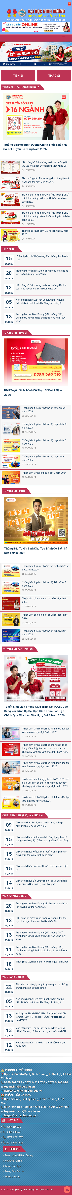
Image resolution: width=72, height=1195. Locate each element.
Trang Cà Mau (12, 1176)
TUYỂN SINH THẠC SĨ (15, 333)
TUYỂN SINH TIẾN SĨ (14, 491)
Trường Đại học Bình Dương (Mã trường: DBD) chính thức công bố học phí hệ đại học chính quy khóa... (45, 198)
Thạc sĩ (54, 75)
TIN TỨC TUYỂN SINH (14, 896)
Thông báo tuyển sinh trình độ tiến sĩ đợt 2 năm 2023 (44, 633)
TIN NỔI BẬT (9, 249)
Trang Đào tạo (12, 1166)
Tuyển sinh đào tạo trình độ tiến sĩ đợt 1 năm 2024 (45, 616)
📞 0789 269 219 (11, 1126)
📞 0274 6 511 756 (12, 1137)
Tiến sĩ (18, 75)
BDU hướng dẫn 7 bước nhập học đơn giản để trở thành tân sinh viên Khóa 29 (45, 180)
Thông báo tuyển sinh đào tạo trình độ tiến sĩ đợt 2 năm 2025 (45, 568)
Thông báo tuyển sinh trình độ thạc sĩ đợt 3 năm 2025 (44, 426)
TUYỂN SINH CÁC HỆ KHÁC (18, 649)
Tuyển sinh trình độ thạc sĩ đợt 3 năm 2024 (44, 472)
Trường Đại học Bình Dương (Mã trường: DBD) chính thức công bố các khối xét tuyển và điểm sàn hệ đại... (46, 216)
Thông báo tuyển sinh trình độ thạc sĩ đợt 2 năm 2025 (44, 442)
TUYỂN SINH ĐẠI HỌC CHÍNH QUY (20, 87)
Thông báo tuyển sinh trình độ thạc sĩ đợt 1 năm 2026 (44, 410)
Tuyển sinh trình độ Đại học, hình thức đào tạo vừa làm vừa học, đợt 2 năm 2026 (45, 730)
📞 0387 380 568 (11, 1131)
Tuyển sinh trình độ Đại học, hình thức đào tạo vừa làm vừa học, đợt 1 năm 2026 (45, 765)
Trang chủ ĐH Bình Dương (18, 1155)
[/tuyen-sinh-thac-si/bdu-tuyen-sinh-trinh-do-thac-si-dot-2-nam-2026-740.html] (36, 363)
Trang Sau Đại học (14, 1171)
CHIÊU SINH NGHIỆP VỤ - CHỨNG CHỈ (22, 815)
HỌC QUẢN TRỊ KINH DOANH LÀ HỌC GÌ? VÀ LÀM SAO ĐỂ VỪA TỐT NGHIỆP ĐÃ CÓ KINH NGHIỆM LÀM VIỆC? (41, 1017)
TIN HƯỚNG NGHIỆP (13, 977)
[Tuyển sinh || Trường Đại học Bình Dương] (36, 15)
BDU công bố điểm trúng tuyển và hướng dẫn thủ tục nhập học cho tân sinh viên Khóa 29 (45, 164)
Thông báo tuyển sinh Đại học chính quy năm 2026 (45, 232)
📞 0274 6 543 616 (12, 1142)
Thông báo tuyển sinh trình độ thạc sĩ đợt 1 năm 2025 (44, 458)
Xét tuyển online (13, 1160)
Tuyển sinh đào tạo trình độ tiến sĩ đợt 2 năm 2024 (45, 600)
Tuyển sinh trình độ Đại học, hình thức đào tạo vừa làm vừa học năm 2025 (45, 799)
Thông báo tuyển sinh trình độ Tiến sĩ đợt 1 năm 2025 (44, 584)
